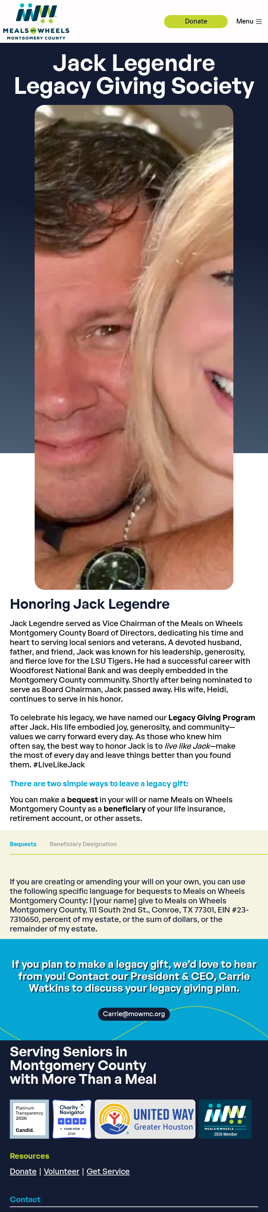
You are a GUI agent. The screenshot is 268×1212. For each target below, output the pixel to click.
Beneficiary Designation (83, 844)
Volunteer (61, 1172)
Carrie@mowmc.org (134, 1014)
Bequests (23, 844)
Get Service (108, 1172)
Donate (196, 21)
